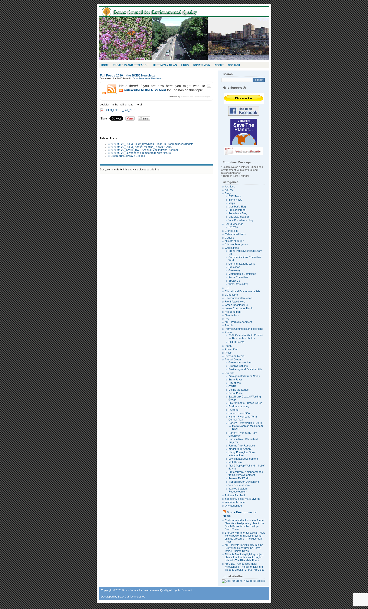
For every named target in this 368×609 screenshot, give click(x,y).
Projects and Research (130, 65)
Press (228, 352)
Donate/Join (201, 65)
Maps (232, 203)
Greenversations (238, 365)
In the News (235, 199)
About (219, 65)
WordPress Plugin (202, 97)
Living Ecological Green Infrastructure (242, 454)
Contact (234, 65)
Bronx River (235, 379)
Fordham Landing (239, 406)
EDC (227, 288)
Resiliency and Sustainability (245, 369)
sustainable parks (235, 502)
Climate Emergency (236, 244)
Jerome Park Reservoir (242, 445)
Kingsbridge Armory (240, 449)
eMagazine (231, 294)
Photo (228, 332)
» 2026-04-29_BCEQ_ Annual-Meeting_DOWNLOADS (140, 146)
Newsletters (156, 78)
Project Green (233, 359)
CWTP (232, 386)
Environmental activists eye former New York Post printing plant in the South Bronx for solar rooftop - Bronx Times (244, 525)
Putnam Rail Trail (239, 478)
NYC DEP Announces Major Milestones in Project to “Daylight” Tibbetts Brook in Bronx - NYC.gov (244, 566)
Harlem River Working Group (245, 423)
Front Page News (141, 78)
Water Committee (239, 284)
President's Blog (238, 213)
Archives (230, 186)
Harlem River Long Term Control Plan (243, 418)
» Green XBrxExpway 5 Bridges (126, 155)
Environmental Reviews (238, 298)
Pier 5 (228, 345)
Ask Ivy (229, 190)
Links (185, 65)
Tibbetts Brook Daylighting (244, 481)
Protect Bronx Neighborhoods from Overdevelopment (246, 474)
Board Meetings (234, 224)
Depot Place (236, 393)
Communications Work (242, 263)
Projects (229, 373)
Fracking (234, 409)
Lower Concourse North (239, 308)
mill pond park (233, 311)
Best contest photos (243, 338)
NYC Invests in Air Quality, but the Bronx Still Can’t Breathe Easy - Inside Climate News (244, 548)
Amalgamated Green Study (244, 376)
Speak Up (234, 280)
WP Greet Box (187, 97)
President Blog (237, 210)
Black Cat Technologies (131, 596)
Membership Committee (242, 273)
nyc (227, 318)
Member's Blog (237, 206)
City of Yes (235, 383)
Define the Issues (239, 389)
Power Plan (231, 349)
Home (105, 65)
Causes (229, 237)
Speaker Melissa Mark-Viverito (242, 498)
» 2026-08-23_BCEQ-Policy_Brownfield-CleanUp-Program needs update (150, 144)
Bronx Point (231, 230)
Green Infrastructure (236, 305)
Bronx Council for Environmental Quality (154, 11)
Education (234, 267)
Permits (229, 325)
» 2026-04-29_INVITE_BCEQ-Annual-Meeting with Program (143, 149)
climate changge (234, 241)
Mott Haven (235, 462)
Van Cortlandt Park (239, 485)
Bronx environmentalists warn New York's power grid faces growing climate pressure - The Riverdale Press (245, 537)
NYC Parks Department (238, 322)
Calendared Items (235, 234)
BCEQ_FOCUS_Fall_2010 (120, 110)
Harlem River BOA (239, 413)
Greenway (234, 270)
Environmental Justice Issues (245, 403)
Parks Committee (238, 277)
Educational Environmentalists (242, 291)
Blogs (228, 193)
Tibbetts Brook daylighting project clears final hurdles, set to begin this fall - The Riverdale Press (244, 557)
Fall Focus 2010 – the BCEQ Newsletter (128, 75)
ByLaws (233, 227)
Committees (232, 247)
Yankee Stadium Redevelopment (238, 490)
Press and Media (234, 356)
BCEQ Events (236, 342)
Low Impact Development (243, 458)
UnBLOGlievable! (239, 216)
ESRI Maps (235, 196)
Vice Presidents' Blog (241, 220)
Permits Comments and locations (244, 328)
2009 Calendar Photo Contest (246, 335)
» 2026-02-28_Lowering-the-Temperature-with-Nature (139, 152)
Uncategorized (233, 505)
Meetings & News (165, 65)
